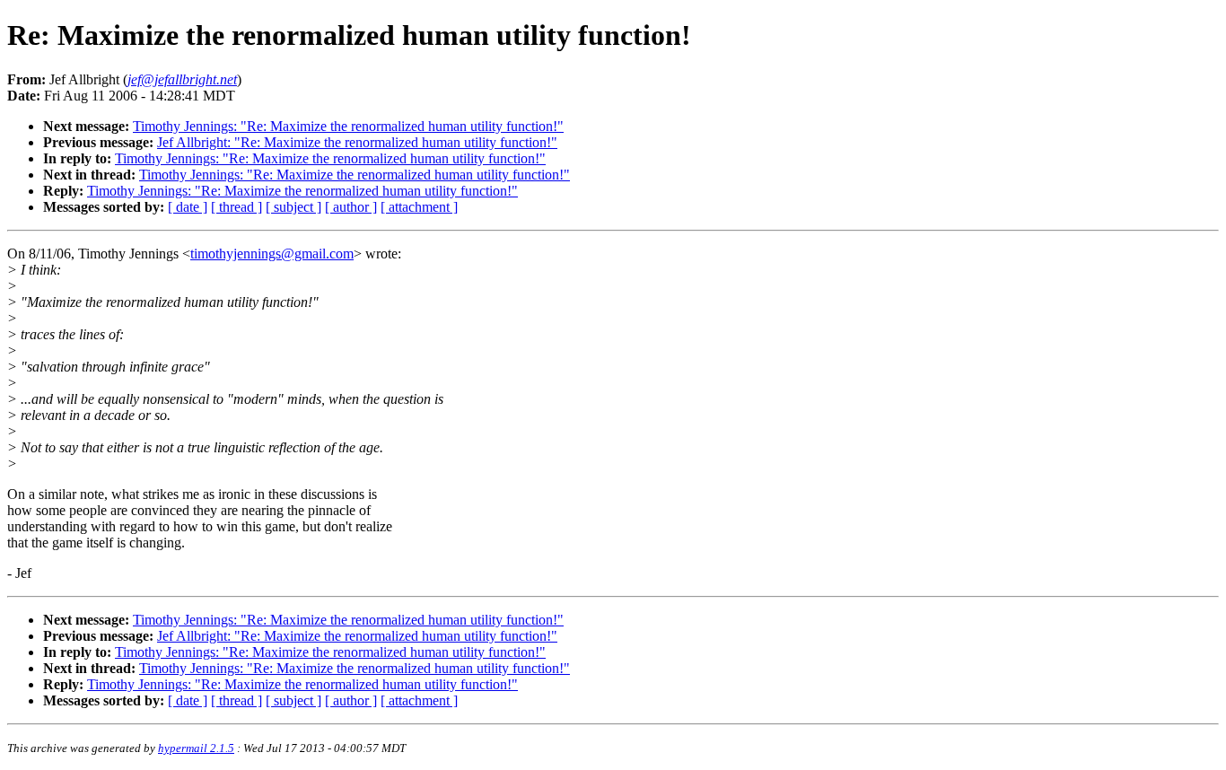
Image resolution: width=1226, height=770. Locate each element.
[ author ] (351, 206)
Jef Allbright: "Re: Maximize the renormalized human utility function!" (357, 142)
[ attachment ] (419, 206)
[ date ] (187, 206)
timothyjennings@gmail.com (272, 253)
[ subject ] (293, 206)
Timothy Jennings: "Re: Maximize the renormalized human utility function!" (348, 126)
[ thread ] (236, 206)
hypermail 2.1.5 (196, 748)
